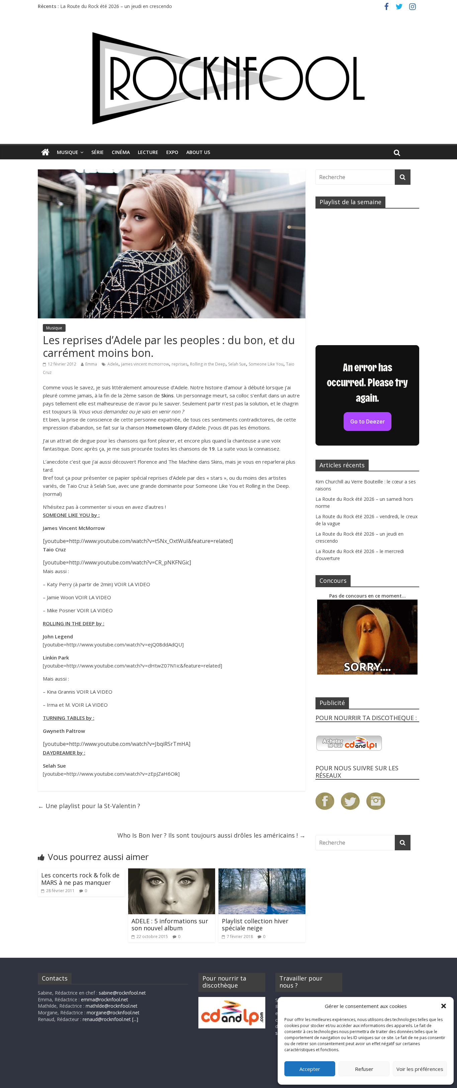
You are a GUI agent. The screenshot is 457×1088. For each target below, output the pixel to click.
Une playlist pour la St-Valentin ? (89, 806)
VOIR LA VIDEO (132, 584)
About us (198, 152)
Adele (112, 364)
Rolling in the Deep (207, 364)
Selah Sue (237, 364)
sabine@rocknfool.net (122, 993)
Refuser (364, 1069)
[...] (135, 1019)
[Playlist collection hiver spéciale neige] (261, 872)
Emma (91, 364)
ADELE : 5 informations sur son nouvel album (169, 924)
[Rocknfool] (228, 78)
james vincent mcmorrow (145, 364)
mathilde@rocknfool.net (112, 1006)
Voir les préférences (419, 1069)
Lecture (148, 152)
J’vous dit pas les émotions (239, 427)
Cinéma (121, 152)
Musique (67, 152)
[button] (443, 1006)
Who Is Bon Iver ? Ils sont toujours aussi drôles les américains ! (211, 835)
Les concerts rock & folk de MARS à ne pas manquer (80, 878)
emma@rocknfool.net (104, 999)
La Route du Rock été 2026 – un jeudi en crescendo (116, 6)
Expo (172, 152)
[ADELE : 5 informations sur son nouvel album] (171, 872)
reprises (179, 364)
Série (97, 152)
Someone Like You (266, 364)
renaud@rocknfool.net (107, 1019)
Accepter (309, 1069)
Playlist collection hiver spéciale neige (255, 924)
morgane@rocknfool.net (113, 1012)
